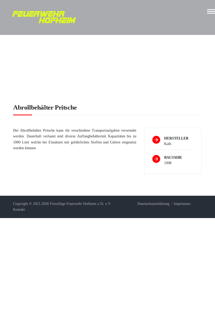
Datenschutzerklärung (153, 204)
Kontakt (19, 209)
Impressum (182, 204)
